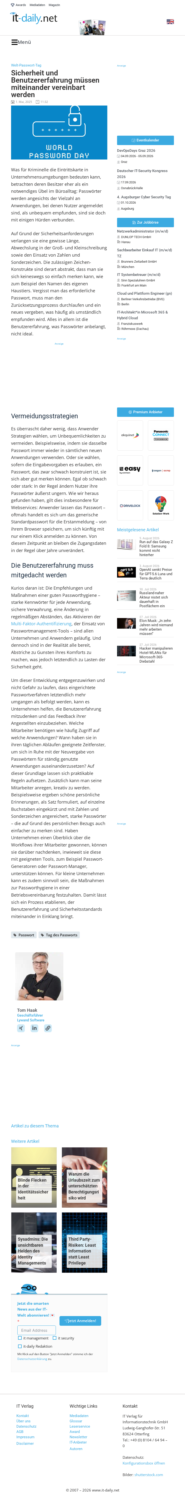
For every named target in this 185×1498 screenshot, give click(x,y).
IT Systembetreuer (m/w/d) (138, 275)
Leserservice (80, 1426)
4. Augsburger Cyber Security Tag (144, 197)
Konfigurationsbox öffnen (144, 1463)
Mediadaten (79, 1416)
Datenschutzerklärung (32, 1359)
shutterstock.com (148, 1474)
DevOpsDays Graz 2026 (136, 150)
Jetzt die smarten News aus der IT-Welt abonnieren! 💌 (36, 1309)
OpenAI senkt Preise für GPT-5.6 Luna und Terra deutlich (155, 573)
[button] (21, 42)
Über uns (23, 1421)
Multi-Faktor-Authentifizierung (41, 623)
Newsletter (78, 1437)
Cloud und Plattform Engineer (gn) (144, 293)
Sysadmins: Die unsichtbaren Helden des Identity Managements (33, 1251)
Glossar (76, 1421)
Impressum (25, 1437)
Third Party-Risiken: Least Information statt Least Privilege (82, 1251)
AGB (19, 1432)
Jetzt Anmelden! (82, 1320)
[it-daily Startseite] (41, 18)
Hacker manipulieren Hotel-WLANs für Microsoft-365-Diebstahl (156, 655)
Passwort (26, 934)
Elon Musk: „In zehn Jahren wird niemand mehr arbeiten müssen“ (156, 627)
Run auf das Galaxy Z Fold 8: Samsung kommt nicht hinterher (156, 548)
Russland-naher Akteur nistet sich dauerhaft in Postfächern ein (153, 599)
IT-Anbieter (78, 1442)
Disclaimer (25, 1443)
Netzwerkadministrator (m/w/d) (142, 231)
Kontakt (22, 1416)
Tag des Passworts (61, 934)
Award (75, 1432)
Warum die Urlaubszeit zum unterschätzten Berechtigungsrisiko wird (84, 1186)
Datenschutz (26, 1426)
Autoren (76, 1449)
